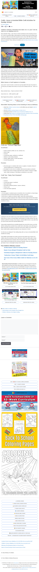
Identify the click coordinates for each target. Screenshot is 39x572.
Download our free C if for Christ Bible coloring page (15, 114)
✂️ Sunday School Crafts (20, 508)
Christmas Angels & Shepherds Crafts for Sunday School (20, 252)
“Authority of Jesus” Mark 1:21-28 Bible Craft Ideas (18, 255)
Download (22, 44)
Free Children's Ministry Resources (10, 558)
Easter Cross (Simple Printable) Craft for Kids (17, 250)
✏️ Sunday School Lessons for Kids (20, 503)
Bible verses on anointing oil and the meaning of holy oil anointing (23, 113)
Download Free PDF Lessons (19, 209)
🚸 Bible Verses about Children (19, 523)
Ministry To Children (9, 12)
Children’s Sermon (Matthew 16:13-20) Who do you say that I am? (16, 543)
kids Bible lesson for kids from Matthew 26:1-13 (22, 111)
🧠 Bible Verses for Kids (19, 520)
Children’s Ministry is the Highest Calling (11, 312)
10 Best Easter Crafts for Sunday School (15, 247)
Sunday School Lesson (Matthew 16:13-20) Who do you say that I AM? (17, 541)
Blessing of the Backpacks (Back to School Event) (12, 545)
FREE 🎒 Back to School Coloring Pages (19, 101)
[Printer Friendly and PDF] (7, 27)
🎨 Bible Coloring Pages (19, 515)
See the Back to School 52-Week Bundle (23, 212)
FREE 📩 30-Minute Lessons (19, 384)
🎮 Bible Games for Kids (19, 518)
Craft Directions (16, 44)
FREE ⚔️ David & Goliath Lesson (20, 386)
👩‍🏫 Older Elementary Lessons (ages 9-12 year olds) (19, 533)
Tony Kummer (16, 562)
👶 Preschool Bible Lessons (19, 513)
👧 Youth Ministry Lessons (19, 528)
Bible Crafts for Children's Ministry (9, 308)
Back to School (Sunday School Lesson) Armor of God (13, 547)
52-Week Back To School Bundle (7, 15)
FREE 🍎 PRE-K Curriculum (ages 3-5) (32, 15)
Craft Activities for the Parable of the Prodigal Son (13, 310)
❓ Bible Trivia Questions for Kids (19, 525)
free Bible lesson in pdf (12, 268)
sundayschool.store (25, 567)
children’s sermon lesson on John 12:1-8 (16, 110)
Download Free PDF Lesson (10, 302)
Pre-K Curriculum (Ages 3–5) (19, 389)
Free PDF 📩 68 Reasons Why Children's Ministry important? (20, 535)
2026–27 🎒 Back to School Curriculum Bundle (19, 381)
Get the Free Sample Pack (10, 286)
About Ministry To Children (8, 552)
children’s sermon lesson (14, 107)
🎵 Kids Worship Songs (19, 530)
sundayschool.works (32, 567)
